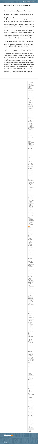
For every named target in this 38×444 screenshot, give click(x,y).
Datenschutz (5, 441)
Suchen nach (5, 434)
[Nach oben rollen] (36, 442)
